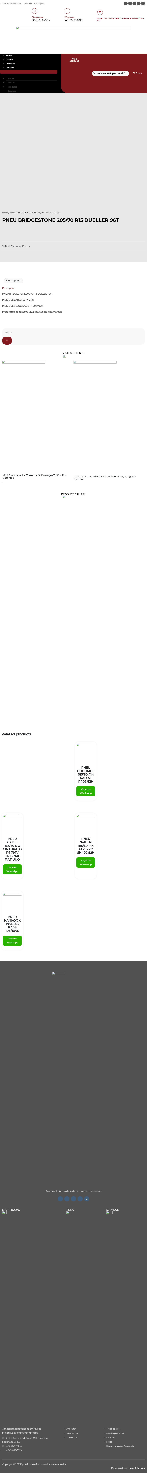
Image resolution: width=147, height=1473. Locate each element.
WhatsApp (69, 17)
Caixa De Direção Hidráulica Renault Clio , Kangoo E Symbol (105, 478)
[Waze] (80, 1198)
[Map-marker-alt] (143, 3)
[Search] (7, 340)
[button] (28, 72)
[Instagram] (126, 3)
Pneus (12, 212)
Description (13, 280)
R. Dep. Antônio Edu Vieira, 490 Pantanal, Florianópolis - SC (120, 19)
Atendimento (37, 17)
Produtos (10, 63)
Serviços (10, 67)
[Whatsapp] (60, 1198)
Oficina (9, 59)
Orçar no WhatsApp (86, 791)
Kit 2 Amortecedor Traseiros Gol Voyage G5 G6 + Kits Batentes (35, 476)
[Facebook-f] (73, 1198)
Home (8, 55)
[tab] (13, 280)
